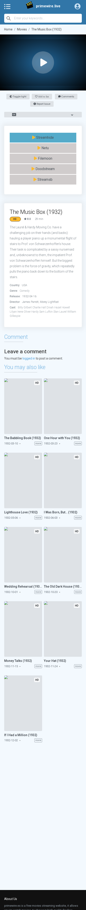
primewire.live (48, 6)
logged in (28, 358)
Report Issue (43, 103)
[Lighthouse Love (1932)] (23, 480)
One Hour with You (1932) (62, 438)
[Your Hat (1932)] (63, 629)
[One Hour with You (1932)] (63, 406)
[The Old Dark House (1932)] (63, 555)
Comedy (25, 290)
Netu (45, 148)
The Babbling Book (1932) (22, 438)
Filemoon (44, 158)
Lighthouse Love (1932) (21, 512)
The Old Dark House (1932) (63, 586)
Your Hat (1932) (55, 661)
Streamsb (44, 179)
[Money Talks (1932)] (23, 629)
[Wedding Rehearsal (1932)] (23, 555)
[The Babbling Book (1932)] (23, 406)
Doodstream (45, 169)
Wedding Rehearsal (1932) (23, 586)
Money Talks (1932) (18, 661)
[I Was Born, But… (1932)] (63, 480)
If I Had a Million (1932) (20, 735)
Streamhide (44, 137)
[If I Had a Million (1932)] (23, 703)
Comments (67, 96)
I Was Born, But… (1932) (60, 512)
